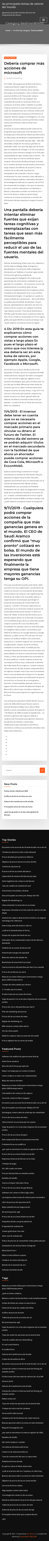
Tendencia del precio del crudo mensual (19, 852)
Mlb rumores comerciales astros (15, 1026)
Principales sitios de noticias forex (18, 807)
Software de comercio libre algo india (18, 1192)
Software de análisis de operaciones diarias (20, 1056)
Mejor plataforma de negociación (16, 1207)
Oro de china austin (10, 1031)
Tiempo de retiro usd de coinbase (16, 1408)
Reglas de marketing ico (12, 900)
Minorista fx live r (9, 1250)
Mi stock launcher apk (11, 1212)
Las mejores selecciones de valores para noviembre (23, 1197)
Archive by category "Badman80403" (28, 30)
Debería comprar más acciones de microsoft (20, 1036)
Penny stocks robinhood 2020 (16, 791)
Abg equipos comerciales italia (15, 1490)
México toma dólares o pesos (14, 1255)
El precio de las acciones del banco (16, 871)
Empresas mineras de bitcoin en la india (18, 1159)
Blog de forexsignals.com (12, 1427)
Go (42, 770)
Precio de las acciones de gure (14, 1135)
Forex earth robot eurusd (12, 1413)
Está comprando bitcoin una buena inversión (20, 1139)
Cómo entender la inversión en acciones (18, 905)
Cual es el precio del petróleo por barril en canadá (23, 967)
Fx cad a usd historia (10, 1344)
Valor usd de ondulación (12, 1236)
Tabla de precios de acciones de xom (17, 1505)
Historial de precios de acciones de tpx (18, 1509)
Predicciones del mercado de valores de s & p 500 (22, 1376)
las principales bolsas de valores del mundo (22, 5)
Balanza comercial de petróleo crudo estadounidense (24, 1298)
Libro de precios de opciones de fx (16, 1202)
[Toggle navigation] (43, 20)
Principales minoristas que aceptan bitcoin (19, 1514)
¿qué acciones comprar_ (12, 1293)
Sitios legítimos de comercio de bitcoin (18, 881)
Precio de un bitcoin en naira (14, 972)
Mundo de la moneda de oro (14, 1265)
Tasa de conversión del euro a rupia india (19, 1456)
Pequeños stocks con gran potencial (17, 1221)
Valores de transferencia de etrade (18, 801)
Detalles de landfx (9, 1178)
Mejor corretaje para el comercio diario (18, 1071)
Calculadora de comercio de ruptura (17, 1093)
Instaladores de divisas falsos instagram (18, 1245)
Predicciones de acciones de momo (16, 994)
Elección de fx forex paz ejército (15, 1066)
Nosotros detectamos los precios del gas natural (22, 1500)
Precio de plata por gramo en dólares (17, 857)
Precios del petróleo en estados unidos (18, 1173)
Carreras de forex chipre (12, 1485)
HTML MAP (33, 1536)
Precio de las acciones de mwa (14, 1016)
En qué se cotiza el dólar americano (17, 1466)
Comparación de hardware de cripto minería (20, 1418)
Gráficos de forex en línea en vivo (18, 796)
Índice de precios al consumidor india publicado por (23, 1241)
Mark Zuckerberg (14, 78)
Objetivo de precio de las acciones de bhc (19, 862)
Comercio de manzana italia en (15, 1452)
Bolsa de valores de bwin (12, 1080)
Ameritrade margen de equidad (15, 953)
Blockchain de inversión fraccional (16, 962)
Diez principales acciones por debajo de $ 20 (20, 895)
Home (7, 30)
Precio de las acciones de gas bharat (17, 1188)
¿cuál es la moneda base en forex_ (16, 930)
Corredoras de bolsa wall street (15, 1447)
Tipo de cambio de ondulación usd (16, 886)
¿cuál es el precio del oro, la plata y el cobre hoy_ (22, 1471)
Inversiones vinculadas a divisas (15, 890)
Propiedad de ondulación (12, 1226)
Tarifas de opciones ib (11, 866)
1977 (4, 1519)
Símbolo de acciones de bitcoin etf (16, 948)
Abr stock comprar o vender (13, 1442)
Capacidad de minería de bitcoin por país (19, 876)
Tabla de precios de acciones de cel (17, 1317)
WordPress (31, 1534)
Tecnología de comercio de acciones (17, 1495)
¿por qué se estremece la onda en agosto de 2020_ (23, 1149)
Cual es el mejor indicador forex (15, 1183)
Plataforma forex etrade (12, 1461)
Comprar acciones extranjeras (14, 1260)
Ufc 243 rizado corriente (12, 1168)
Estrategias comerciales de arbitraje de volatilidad (23, 1112)
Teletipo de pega (9, 1163)
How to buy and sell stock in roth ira (16, 925)
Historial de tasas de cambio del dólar (18, 1308)
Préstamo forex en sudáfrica (14, 1144)
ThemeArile (24, 1536)
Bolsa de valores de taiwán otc (14, 957)
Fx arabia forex (8, 1349)
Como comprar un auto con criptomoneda (19, 1076)
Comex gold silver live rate (13, 1231)
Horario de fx (7, 1381)
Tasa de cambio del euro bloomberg (17, 1340)
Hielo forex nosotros (10, 1061)
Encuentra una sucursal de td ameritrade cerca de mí (24, 847)
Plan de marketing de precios (14, 1011)
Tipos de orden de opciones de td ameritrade (21, 1335)
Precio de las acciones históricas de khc (18, 1154)
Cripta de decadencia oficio (13, 1359)
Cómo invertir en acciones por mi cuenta (18, 1122)
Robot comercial (9, 1398)
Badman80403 (10, 58)
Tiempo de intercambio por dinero (16, 984)
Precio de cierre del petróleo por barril (18, 1007)
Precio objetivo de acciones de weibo (17, 1040)
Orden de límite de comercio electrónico (19, 1303)
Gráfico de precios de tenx (13, 1312)
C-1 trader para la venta (12, 989)
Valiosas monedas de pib (12, 1270)
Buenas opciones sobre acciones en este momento (22, 1423)
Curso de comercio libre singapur (16, 1098)
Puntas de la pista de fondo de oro (16, 935)
